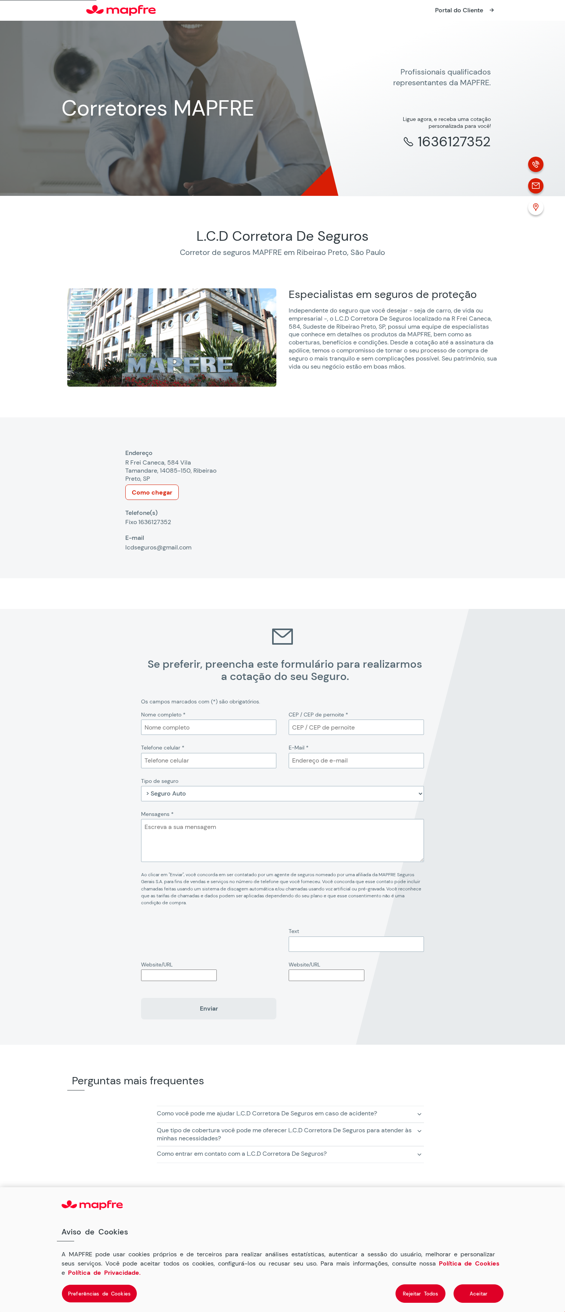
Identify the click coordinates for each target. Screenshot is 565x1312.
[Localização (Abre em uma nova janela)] (535, 207)
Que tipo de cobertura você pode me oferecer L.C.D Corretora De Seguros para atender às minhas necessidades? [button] (284, 1134)
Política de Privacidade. (104, 1272)
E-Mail (299, 747)
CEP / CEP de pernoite (318, 714)
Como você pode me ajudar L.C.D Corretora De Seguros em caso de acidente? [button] (267, 1113)
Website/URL (157, 964)
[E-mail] (535, 186)
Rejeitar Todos (421, 1293)
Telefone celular (162, 747)
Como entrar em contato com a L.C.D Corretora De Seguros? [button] (242, 1154)
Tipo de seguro (159, 781)
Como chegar (152, 492)
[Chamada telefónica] (535, 164)
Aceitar (478, 1293)
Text (294, 931)
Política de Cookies (469, 1263)
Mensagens (157, 814)
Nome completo (163, 714)
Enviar (209, 1008)
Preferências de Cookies (99, 1293)
